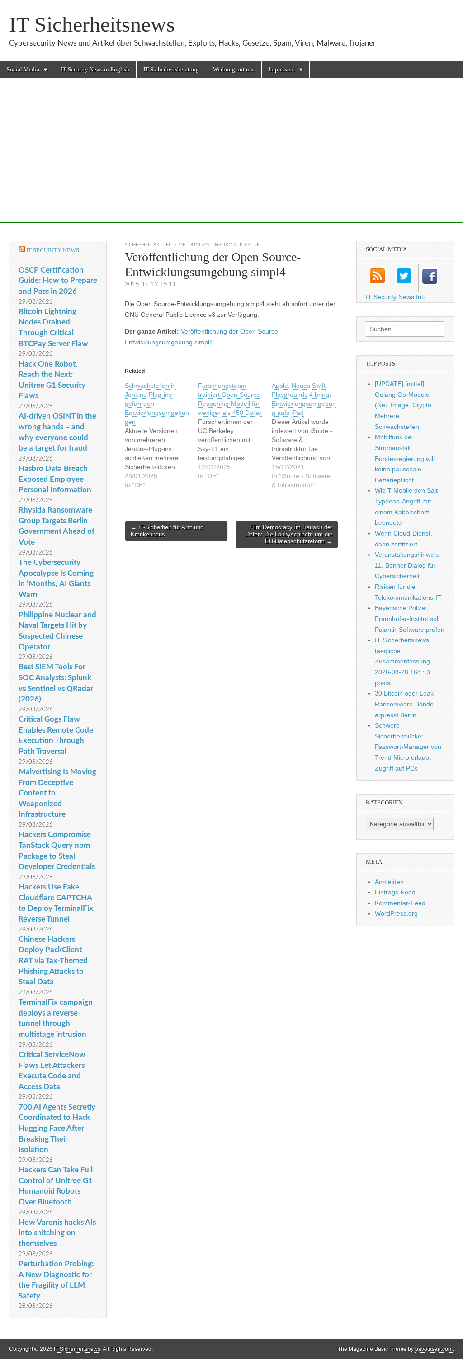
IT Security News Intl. (396, 297)
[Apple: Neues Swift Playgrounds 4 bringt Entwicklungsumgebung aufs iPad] (308, 435)
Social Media (23, 69)
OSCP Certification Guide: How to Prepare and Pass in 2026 (58, 280)
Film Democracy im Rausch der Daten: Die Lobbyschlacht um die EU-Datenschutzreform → (289, 534)
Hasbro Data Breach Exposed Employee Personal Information (55, 479)
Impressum (282, 69)
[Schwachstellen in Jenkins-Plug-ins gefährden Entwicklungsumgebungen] (161, 435)
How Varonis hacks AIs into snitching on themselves (57, 1232)
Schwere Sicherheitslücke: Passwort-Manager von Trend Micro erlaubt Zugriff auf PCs (408, 747)
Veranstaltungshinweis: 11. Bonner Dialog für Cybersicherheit (407, 565)
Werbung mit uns (234, 69)
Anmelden (389, 881)
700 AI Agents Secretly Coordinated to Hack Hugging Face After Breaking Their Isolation (57, 1128)
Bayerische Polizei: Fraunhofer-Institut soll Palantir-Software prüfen (409, 618)
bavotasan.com (434, 1349)
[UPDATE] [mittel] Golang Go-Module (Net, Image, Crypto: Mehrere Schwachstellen (404, 405)
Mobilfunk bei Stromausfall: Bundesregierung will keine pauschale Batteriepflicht (405, 458)
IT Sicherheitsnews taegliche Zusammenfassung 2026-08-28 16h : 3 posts (402, 661)
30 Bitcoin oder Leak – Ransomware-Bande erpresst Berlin (407, 704)
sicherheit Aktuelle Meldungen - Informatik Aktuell (195, 244)
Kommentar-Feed (400, 903)
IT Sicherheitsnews (92, 24)
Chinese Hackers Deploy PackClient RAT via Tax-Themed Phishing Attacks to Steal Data (53, 961)
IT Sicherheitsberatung (171, 69)
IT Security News (52, 250)
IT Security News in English (95, 69)
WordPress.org (396, 913)
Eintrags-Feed (395, 892)
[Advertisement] (231, 159)
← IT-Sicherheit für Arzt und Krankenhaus (167, 531)
